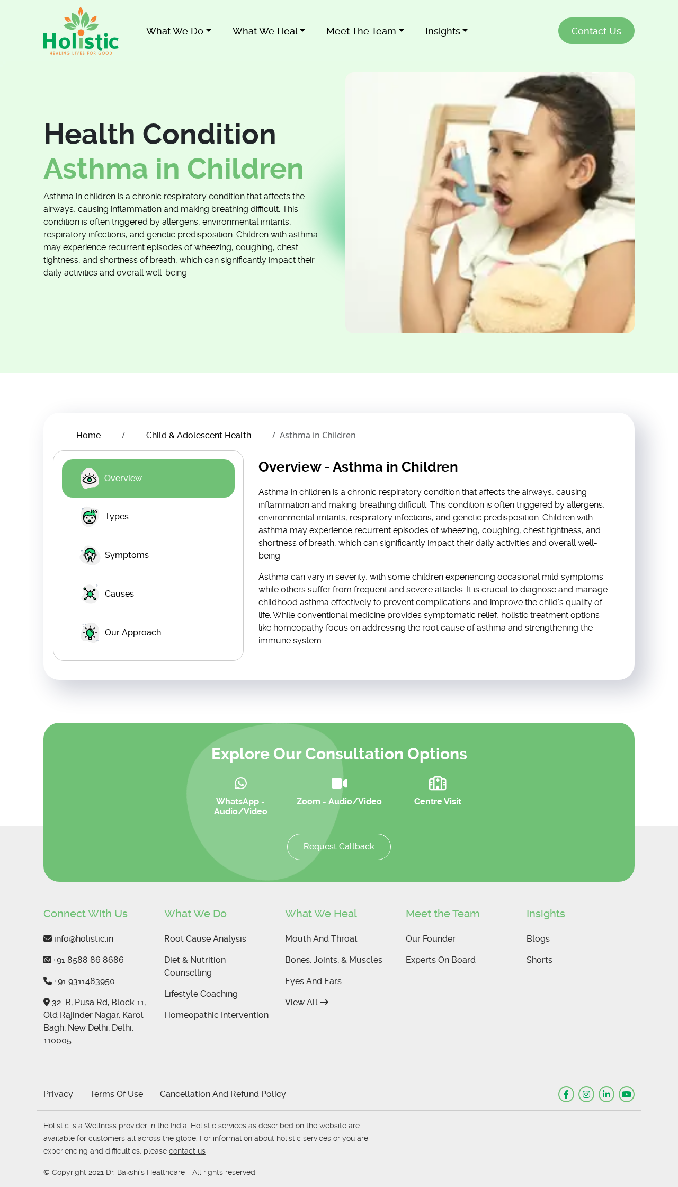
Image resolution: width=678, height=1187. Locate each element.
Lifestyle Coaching (201, 994)
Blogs (538, 939)
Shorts (539, 960)
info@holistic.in (82, 939)
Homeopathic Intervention (216, 1015)
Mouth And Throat (321, 939)
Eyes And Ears (313, 981)
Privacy (58, 1094)
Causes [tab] (119, 594)
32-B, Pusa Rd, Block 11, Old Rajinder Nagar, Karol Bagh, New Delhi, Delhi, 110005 (94, 1021)
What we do (174, 31)
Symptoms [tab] (127, 555)
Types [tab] (117, 516)
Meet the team (361, 31)
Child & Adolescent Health (198, 435)
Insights (442, 31)
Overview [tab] (123, 478)
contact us (187, 1151)
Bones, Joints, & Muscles (333, 960)
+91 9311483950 (83, 981)
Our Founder (431, 939)
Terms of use (116, 1094)
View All (302, 1002)
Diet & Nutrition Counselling (195, 966)
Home (88, 435)
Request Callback (339, 846)
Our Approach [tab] (133, 632)
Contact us (596, 31)
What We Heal (265, 31)
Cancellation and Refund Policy (223, 1094)
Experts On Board (441, 960)
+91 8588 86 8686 (87, 960)
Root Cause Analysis (205, 939)
